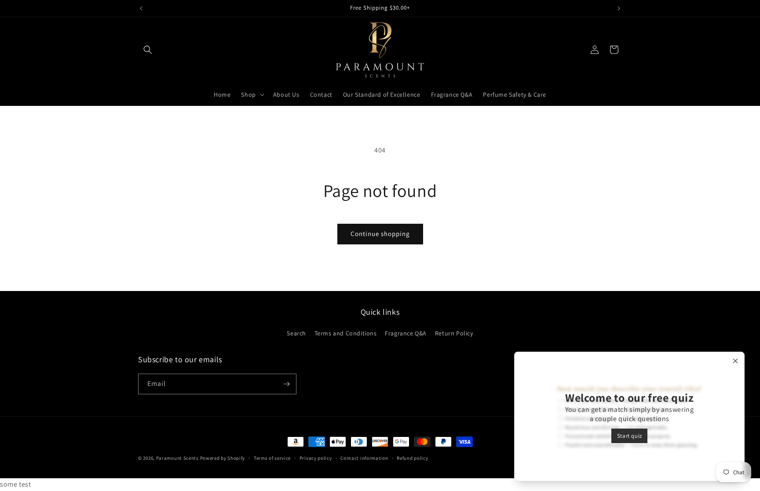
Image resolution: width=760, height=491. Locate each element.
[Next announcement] (618, 8)
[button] (147, 49)
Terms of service (272, 458)
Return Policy (454, 333)
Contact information (364, 458)
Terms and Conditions (345, 333)
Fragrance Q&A (406, 333)
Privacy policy (316, 458)
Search (296, 333)
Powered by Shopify (222, 458)
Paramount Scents (177, 458)
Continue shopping (380, 233)
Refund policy (412, 458)
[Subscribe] (286, 384)
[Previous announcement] (141, 8)
